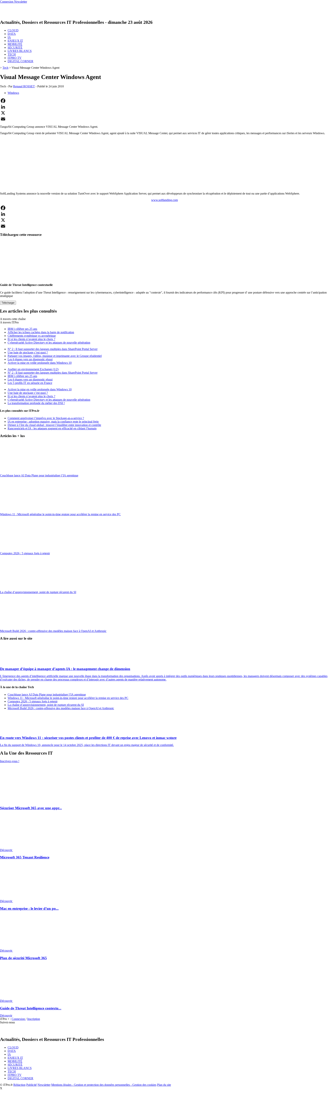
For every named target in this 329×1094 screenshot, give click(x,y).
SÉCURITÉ (15, 47)
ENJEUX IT (15, 40)
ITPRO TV (15, 57)
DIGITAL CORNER (20, 61)
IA (9, 37)
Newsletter (44, 1084)
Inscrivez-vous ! (9, 761)
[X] (164, 113)
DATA (12, 33)
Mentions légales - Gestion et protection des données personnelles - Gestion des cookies (103, 1084)
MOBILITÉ (15, 44)
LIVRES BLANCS (20, 51)
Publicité (31, 1084)
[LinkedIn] (164, 107)
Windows (13, 92)
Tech (5, 67)
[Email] (164, 119)
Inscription (33, 1019)
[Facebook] (164, 101)
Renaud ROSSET (24, 86)
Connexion (19, 1019)
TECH (12, 54)
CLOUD (13, 30)
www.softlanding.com (164, 200)
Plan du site (164, 1084)
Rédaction (19, 1084)
